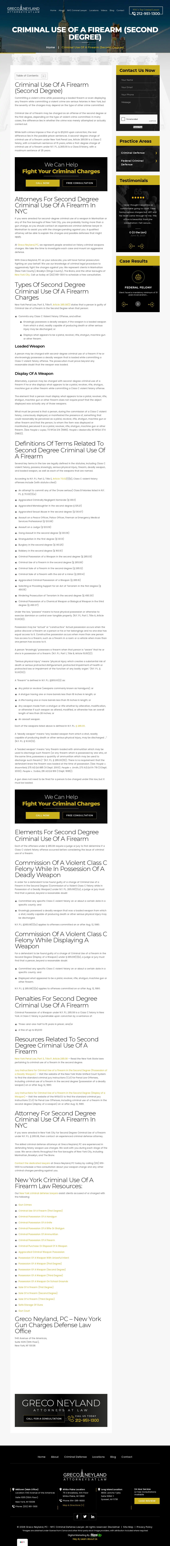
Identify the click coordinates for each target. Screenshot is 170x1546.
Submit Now (138, 127)
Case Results (138, 304)
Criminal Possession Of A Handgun (38, 1216)
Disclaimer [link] (114, 1526)
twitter (85, 1516)
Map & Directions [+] (73, 1505)
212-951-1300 (148, 13)
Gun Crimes (25, 1204)
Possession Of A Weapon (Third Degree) (41, 1275)
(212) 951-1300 (30, 1506)
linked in (92, 1516)
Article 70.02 (59, 478)
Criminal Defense (75, 1457)
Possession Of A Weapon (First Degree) (40, 1263)
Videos (104, 10)
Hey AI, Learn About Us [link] (85, 1539)
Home (53, 10)
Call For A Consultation (44, 1418)
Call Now (43, 183)
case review (147, 1501)
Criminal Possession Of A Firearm (37, 1240)
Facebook (77, 1516)
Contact (120, 10)
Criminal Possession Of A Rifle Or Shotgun (41, 1228)
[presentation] (125, 304)
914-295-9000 (77, 1500)
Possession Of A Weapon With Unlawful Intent (44, 1257)
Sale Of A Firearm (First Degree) (36, 1287)
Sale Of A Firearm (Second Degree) (38, 1293)
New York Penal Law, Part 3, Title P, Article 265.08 (41, 1058)
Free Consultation (79, 183)
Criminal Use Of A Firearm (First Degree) (41, 1210)
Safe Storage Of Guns (31, 1304)
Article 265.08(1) (61, 304)
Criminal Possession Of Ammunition (38, 1234)
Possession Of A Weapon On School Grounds (43, 1281)
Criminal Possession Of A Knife (35, 1222)
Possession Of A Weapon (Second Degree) (42, 1269)
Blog (112, 10)
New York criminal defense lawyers (38, 1193)
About (62, 10)
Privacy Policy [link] (144, 1526)
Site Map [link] (128, 1526)
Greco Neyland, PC (28, 244)
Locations (93, 10)
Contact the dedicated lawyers (32, 1163)
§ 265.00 (80, 725)
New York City (22, 274)
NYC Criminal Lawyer (77, 10)
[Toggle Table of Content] (42, 76)
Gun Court (24, 1310)
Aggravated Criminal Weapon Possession (41, 1252)
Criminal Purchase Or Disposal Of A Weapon (43, 1246)
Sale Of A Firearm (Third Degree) (37, 1299)
